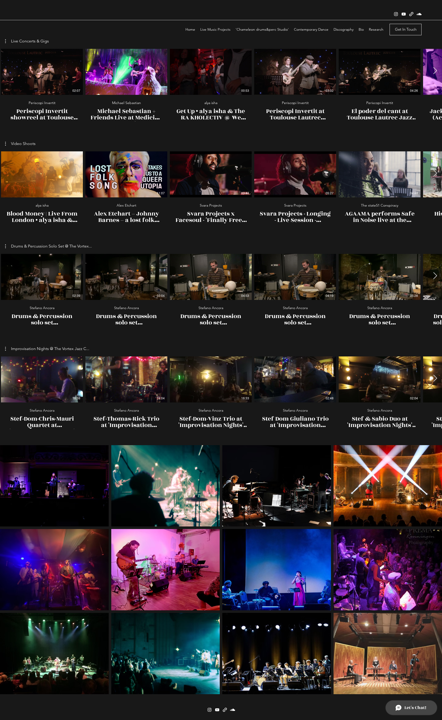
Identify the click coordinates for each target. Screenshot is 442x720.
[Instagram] (396, 14)
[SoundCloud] (419, 14)
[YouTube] (403, 14)
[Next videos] (435, 71)
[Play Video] (42, 72)
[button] (27, 41)
